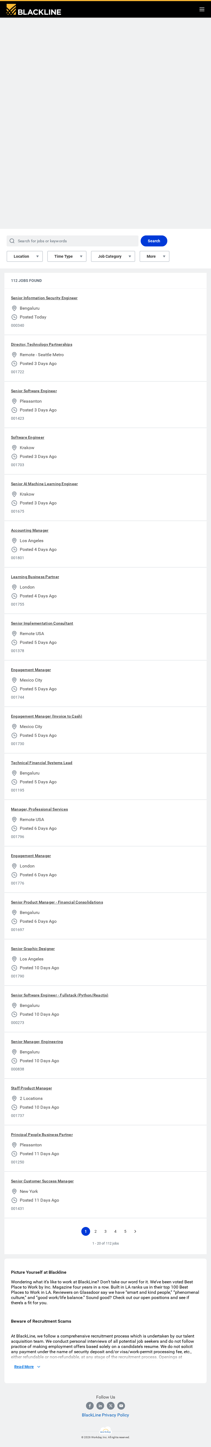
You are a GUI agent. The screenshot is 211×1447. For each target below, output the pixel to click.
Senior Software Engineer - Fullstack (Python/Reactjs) (60, 995)
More (151, 256)
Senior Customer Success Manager (42, 1181)
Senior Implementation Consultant (42, 623)
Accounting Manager (29, 530)
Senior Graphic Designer (33, 948)
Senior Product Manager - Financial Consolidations (57, 902)
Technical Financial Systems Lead (42, 762)
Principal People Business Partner (42, 1134)
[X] (111, 1406)
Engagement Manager (31, 670)
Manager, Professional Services (39, 809)
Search (154, 241)
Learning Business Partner (35, 577)
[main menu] (202, 9)
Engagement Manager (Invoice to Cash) (46, 716)
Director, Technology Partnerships (41, 344)
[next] (135, 1231)
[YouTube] (121, 1406)
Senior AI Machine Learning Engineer (44, 484)
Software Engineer (27, 437)
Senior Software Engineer (34, 391)
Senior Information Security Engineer (44, 298)
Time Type (63, 256)
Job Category (109, 256)
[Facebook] (90, 1406)
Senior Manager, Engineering (37, 1041)
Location (21, 256)
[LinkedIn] (100, 1406)
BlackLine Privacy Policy (105, 1415)
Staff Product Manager (31, 1088)
